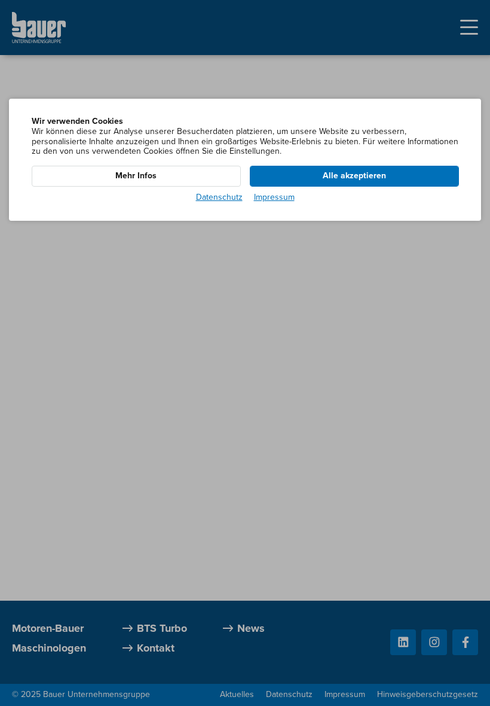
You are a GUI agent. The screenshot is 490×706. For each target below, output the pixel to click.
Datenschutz (219, 197)
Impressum (274, 197)
